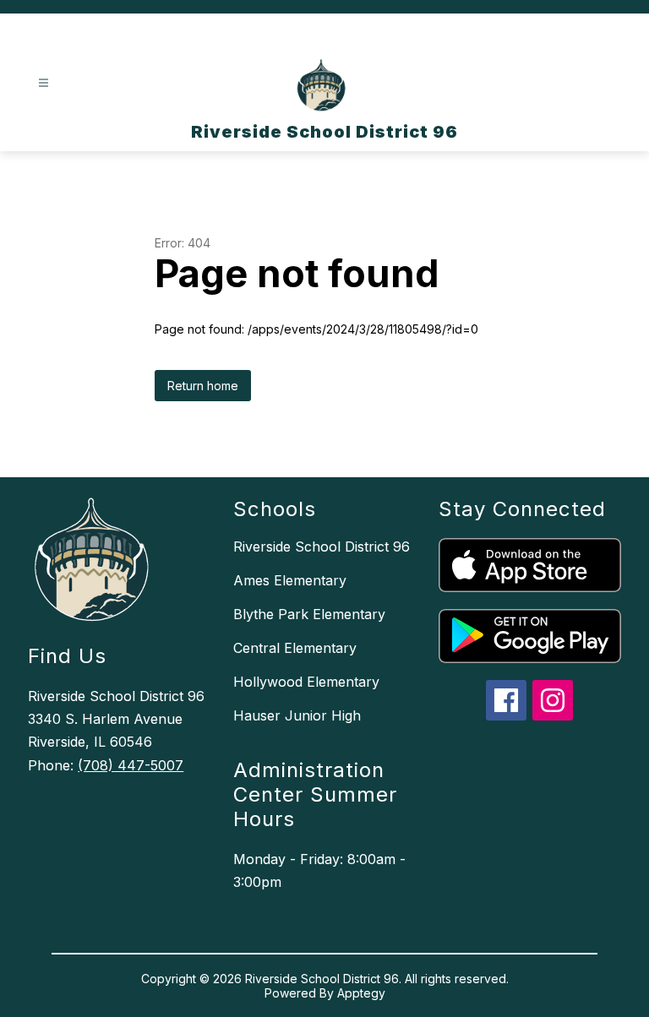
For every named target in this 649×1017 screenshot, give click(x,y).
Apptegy (361, 993)
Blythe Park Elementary (309, 614)
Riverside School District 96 (321, 546)
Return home (202, 385)
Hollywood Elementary (306, 681)
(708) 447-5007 (130, 765)
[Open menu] (43, 83)
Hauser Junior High (297, 715)
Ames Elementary (289, 580)
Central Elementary (295, 647)
